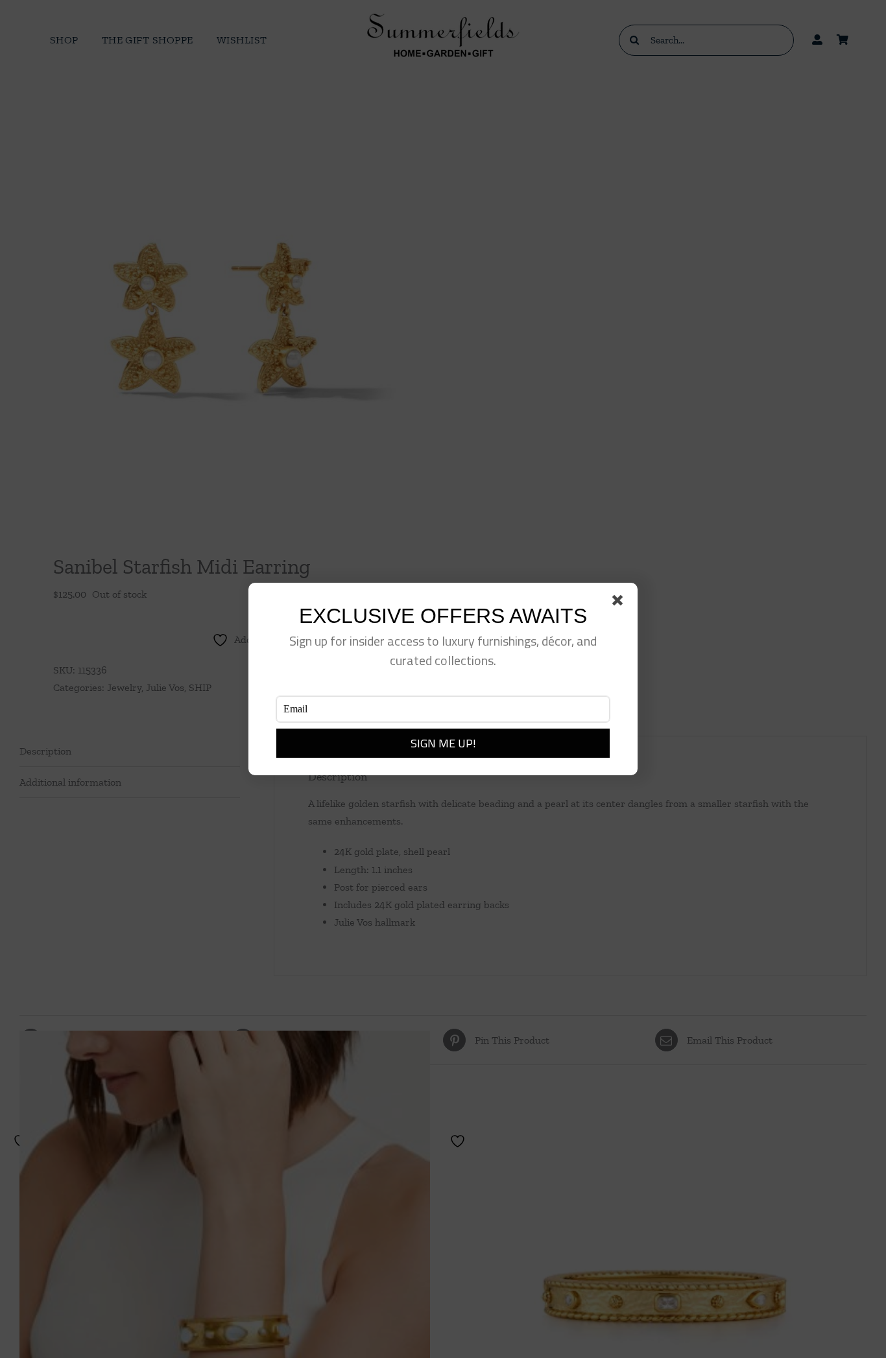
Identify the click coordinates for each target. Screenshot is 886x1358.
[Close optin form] (620, 603)
